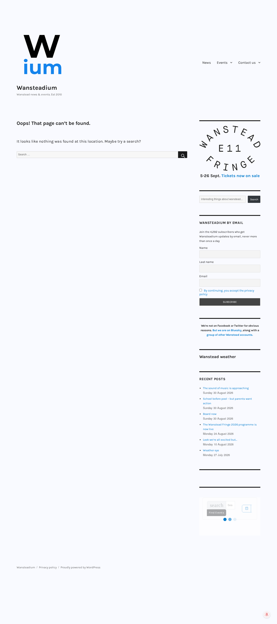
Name (203, 248)
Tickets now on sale (240, 175)
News (206, 62)
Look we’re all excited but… (220, 439)
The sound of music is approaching (226, 388)
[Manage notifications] (266, 614)
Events (222, 62)
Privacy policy (48, 567)
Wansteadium (37, 87)
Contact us (247, 62)
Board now (209, 413)
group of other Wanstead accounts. (230, 334)
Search (254, 199)
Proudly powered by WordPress (80, 567)
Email (203, 276)
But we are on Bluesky (227, 330)
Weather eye (211, 450)
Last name (206, 262)
